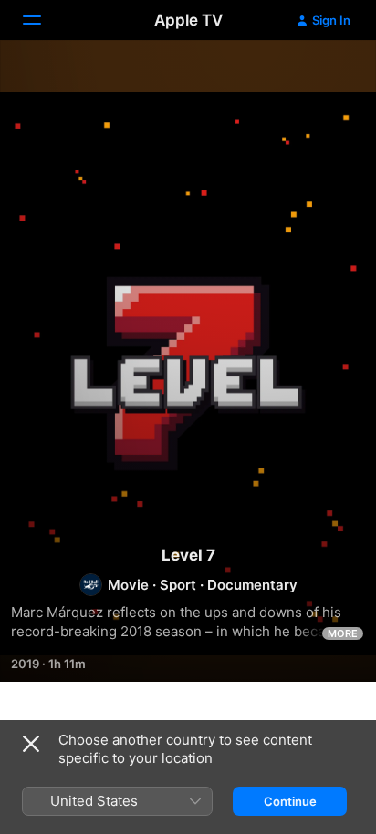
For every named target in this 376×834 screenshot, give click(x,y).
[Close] (31, 744)
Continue (290, 801)
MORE (343, 633)
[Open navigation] (43, 20)
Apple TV (188, 20)
